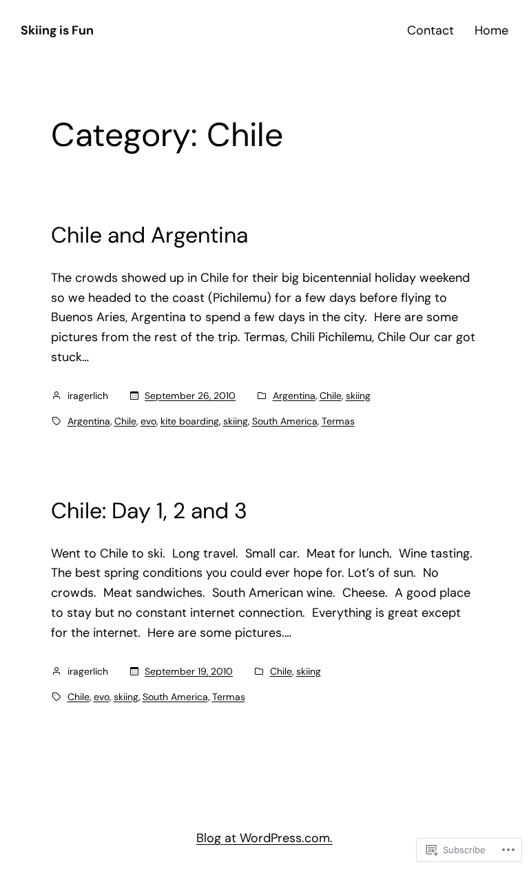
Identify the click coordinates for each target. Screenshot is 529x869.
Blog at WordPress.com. (264, 838)
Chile (331, 395)
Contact (430, 30)
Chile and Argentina (149, 235)
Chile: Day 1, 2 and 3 (149, 510)
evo (148, 421)
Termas (338, 421)
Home (491, 30)
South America (285, 421)
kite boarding (189, 421)
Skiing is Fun (57, 30)
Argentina (294, 395)
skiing (358, 395)
